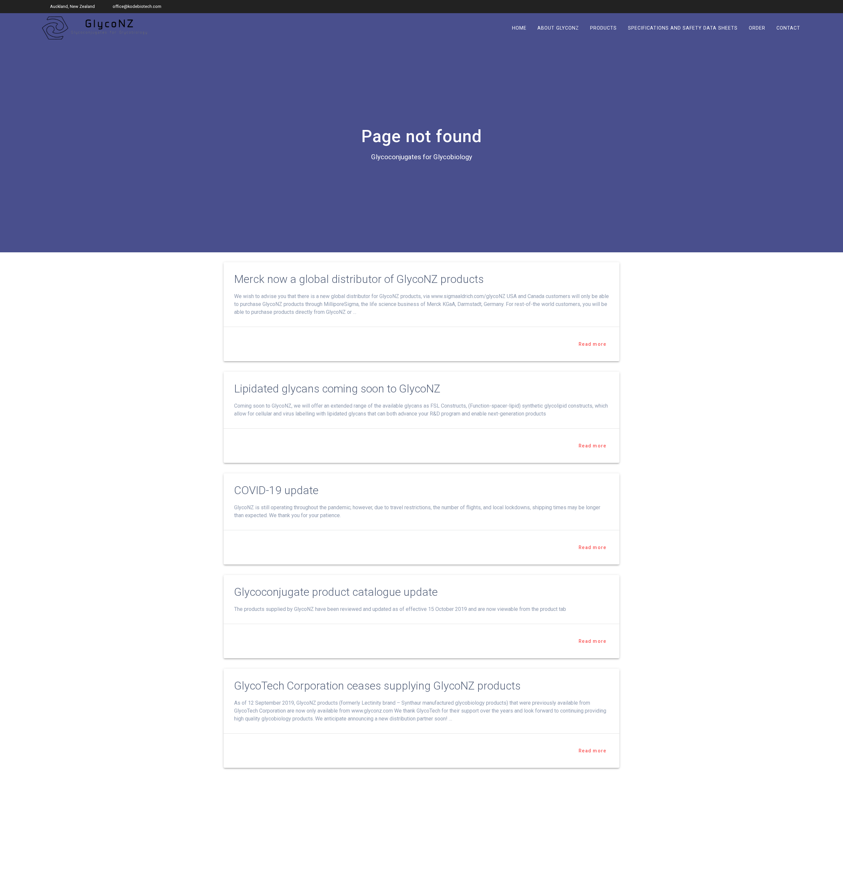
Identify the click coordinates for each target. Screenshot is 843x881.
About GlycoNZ (558, 28)
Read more (592, 344)
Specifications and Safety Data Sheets (683, 28)
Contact (788, 28)
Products (603, 28)
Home (519, 28)
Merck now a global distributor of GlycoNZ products (359, 279)
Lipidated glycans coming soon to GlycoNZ (337, 388)
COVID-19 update (276, 490)
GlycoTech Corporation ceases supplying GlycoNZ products (377, 685)
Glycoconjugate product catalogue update (336, 592)
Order (757, 28)
